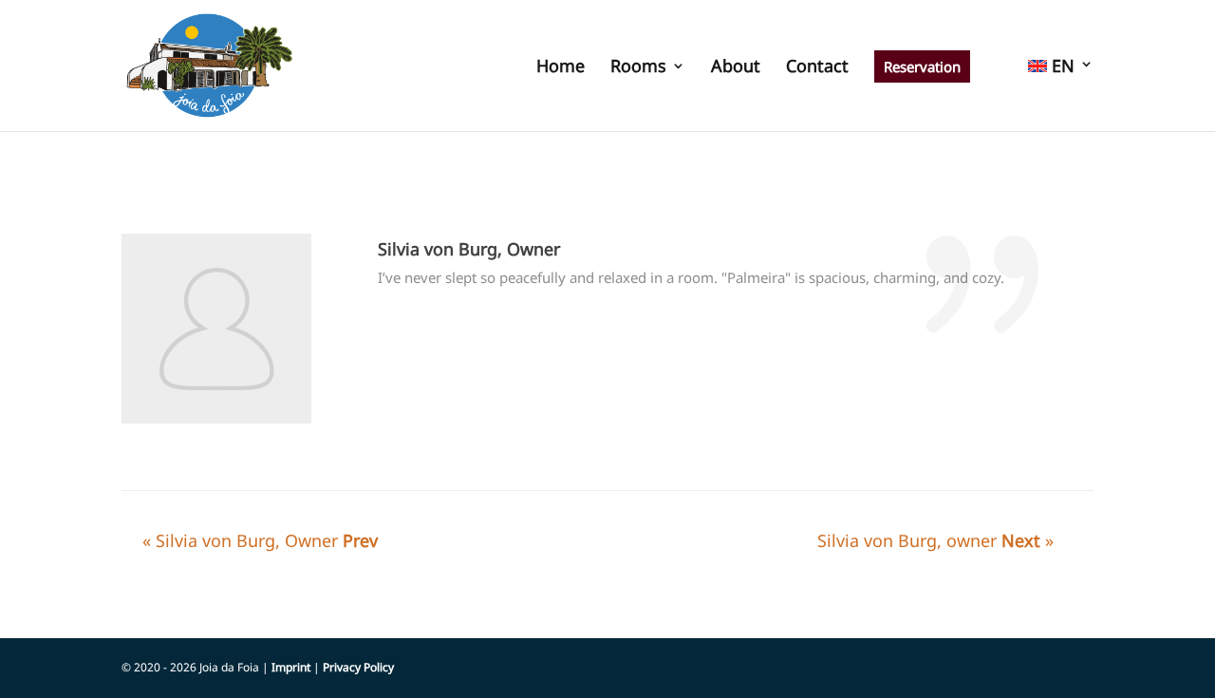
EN (1061, 67)
